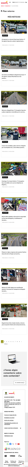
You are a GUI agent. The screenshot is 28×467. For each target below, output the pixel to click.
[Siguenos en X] (13, 444)
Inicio (2, 6)
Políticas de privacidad (13, 461)
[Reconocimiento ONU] (5, 456)
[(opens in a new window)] (6, 448)
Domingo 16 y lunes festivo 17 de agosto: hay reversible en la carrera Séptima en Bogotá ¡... (13, 182)
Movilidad (5, 35)
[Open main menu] (10, 2)
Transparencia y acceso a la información (11, 423)
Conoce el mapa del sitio (10, 415)
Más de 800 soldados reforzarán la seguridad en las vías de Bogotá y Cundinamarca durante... (14, 218)
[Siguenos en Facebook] (8, 444)
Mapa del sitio (7, 461)
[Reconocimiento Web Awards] (20, 456)
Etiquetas (7, 6)
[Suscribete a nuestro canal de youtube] (19, 444)
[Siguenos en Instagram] (16, 444)
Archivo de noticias (9, 420)
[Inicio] (4, 2)
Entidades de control (9, 417)
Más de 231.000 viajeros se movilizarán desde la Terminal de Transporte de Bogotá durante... (13, 289)
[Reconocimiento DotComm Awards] (12, 456)
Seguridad (5, 212)
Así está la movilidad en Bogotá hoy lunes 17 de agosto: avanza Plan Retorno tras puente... (14, 76)
